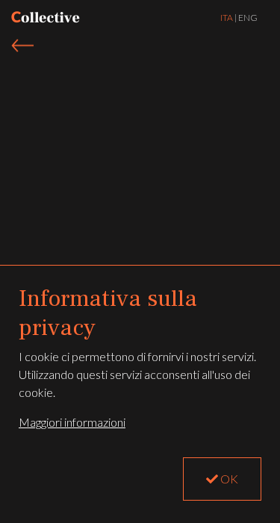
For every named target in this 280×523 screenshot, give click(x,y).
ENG (248, 17)
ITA (226, 17)
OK (228, 479)
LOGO (45, 17)
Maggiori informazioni (72, 422)
